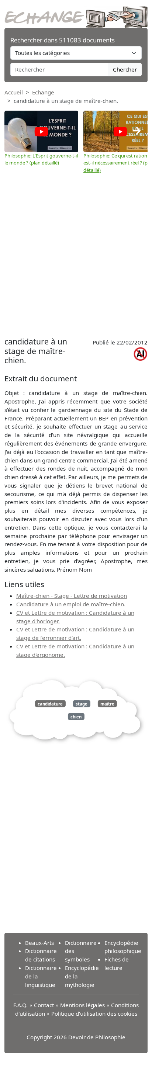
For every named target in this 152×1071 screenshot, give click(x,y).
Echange (43, 92)
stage (81, 703)
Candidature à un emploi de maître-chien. (70, 604)
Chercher (125, 69)
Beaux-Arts (39, 942)
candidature (50, 703)
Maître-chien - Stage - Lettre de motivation (71, 595)
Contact (44, 1005)
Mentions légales (82, 1005)
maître (107, 703)
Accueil (13, 92)
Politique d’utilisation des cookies (94, 1013)
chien (76, 717)
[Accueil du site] (76, 13)
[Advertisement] (76, 255)
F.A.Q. (20, 1005)
